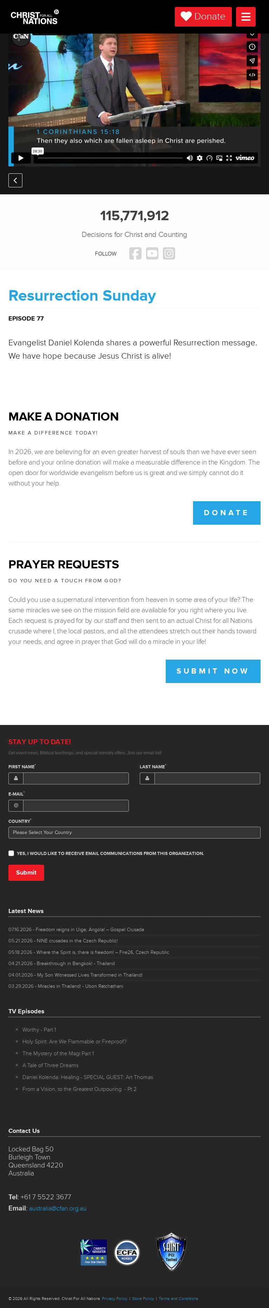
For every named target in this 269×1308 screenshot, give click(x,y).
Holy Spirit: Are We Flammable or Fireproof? (74, 1041)
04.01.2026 (75, 975)
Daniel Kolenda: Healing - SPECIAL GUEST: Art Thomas (87, 1077)
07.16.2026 (76, 930)
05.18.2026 (88, 952)
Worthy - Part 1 (39, 1029)
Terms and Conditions (178, 1298)
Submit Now (213, 671)
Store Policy (143, 1298)
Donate (210, 16)
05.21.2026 (63, 941)
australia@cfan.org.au (58, 1208)
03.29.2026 (65, 986)
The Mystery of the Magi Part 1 (58, 1053)
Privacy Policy (114, 1298)
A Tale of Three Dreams (50, 1065)
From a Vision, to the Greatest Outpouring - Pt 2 (79, 1089)
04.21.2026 (61, 963)
